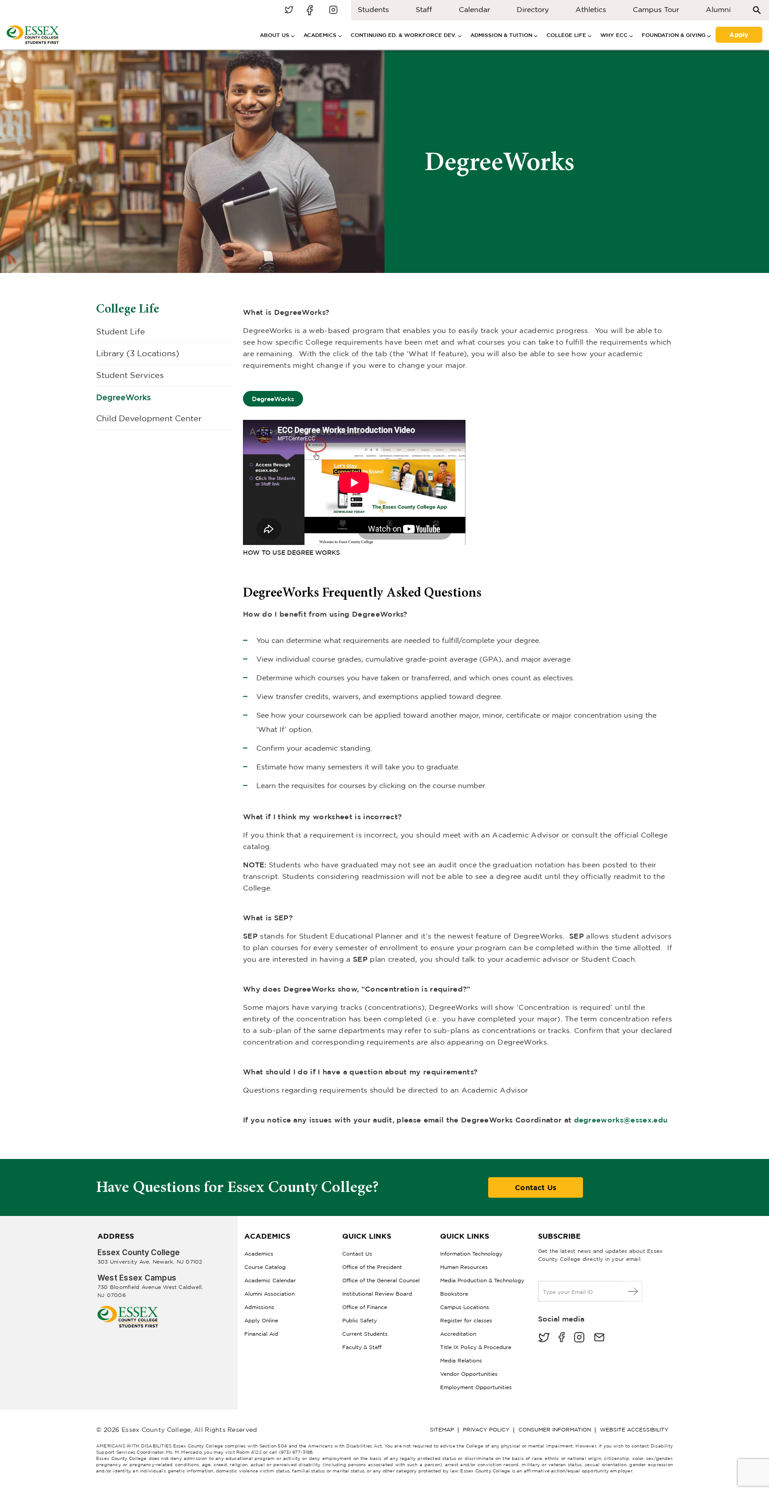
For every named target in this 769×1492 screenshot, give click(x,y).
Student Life (120, 331)
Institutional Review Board (377, 1294)
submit (633, 1291)
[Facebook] (562, 1338)
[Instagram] (579, 1338)
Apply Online (261, 1320)
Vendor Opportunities (469, 1374)
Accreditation (458, 1334)
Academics (258, 1253)
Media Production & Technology (482, 1280)
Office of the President (372, 1267)
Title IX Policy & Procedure (475, 1347)
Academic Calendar (270, 1280)
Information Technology (471, 1253)
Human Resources (464, 1267)
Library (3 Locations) (137, 353)
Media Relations (461, 1360)
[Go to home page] (127, 1309)
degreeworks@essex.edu (621, 1120)
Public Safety (359, 1320)
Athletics (590, 9)
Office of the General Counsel (381, 1280)
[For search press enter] (757, 9)
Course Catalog (265, 1267)
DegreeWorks (123, 397)
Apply (738, 33)
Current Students (365, 1334)
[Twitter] (544, 1338)
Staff (424, 9)
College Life (127, 308)
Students (373, 9)
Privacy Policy (486, 1429)
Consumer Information (554, 1429)
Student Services (130, 375)
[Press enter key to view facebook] (311, 10)
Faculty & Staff (361, 1347)
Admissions (259, 1307)
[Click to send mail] (599, 1338)
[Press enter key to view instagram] (333, 10)
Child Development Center (149, 418)
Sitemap (442, 1429)
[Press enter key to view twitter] (288, 10)
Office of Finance (364, 1307)
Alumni (718, 9)
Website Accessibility (634, 1429)
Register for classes (466, 1320)
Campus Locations (464, 1307)
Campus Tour (656, 9)
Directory (533, 9)
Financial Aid (261, 1334)
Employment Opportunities (476, 1387)
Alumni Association (269, 1294)
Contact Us (535, 1187)
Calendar (474, 9)
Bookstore (454, 1294)
